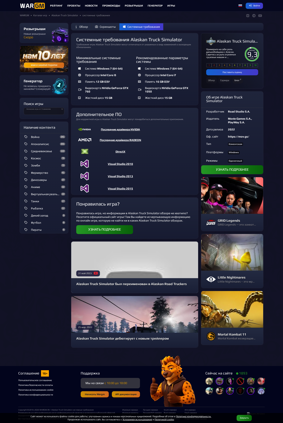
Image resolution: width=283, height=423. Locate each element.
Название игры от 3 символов (38, 109)
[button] (240, 6)
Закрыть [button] (244, 417)
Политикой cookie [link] (164, 419)
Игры (171, 5)
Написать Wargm (95, 394)
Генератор (155, 5)
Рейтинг (56, 5)
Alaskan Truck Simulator (237, 41)
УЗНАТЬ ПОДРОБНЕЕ (104, 229)
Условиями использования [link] (137, 419)
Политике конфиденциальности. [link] (193, 416)
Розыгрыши (134, 5)
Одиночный (235, 160)
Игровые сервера (130, 410)
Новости (91, 5)
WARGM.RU (44, 410)
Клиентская (235, 144)
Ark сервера (190, 410)
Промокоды (111, 5)
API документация (125, 394)
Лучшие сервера (150, 410)
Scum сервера (170, 410)
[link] (134, 129)
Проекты (73, 5)
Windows (234, 152)
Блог (237, 79)
